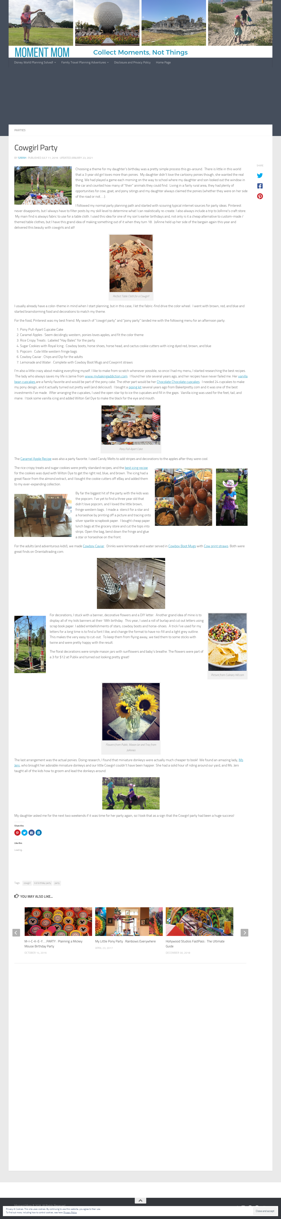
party (57, 883)
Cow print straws (216, 546)
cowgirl (27, 883)
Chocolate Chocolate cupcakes (178, 382)
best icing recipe (136, 468)
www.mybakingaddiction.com (106, 376)
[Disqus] (140, 1019)
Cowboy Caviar (93, 546)
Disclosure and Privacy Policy (132, 62)
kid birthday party (42, 883)
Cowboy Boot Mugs (182, 546)
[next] (244, 933)
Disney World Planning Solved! (33, 62)
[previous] (16, 933)
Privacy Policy (70, 1212)
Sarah (22, 157)
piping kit (135, 387)
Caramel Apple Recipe (35, 459)
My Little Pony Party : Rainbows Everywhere (125, 941)
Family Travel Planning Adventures (83, 62)
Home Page (163, 62)
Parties (20, 130)
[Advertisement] (140, 96)
